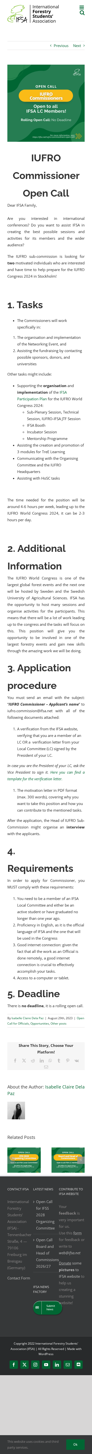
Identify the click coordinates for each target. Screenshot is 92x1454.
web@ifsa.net (69, 1252)
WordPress (46, 1354)
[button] (11, 1160)
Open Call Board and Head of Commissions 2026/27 (46, 1253)
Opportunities (39, 1023)
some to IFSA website (70, 1270)
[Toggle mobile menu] (82, 7)
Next (77, 45)
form (77, 1232)
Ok (75, 1444)
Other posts (58, 1023)
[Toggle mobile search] (82, 12)
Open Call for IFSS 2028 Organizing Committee (45, 1214)
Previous (61, 45)
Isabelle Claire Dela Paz (28, 1018)
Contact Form (18, 1278)
